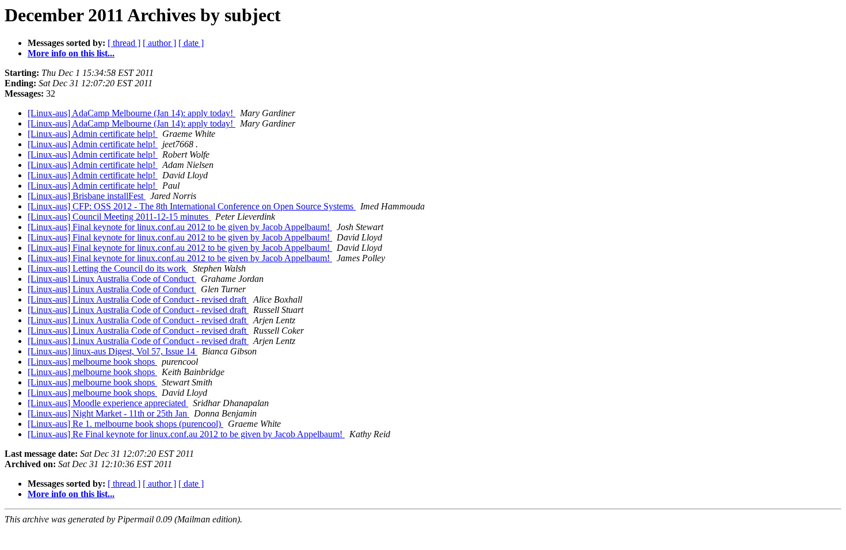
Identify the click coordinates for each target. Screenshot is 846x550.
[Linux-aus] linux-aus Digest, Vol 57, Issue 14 (112, 351)
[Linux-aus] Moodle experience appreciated (108, 403)
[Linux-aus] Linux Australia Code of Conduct (112, 279)
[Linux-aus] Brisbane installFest (87, 196)
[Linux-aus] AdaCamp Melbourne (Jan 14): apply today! (131, 113)
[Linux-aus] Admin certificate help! (93, 134)
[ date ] (191, 43)
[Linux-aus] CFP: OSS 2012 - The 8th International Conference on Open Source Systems (192, 206)
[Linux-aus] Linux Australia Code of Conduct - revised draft (138, 299)
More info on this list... (71, 53)
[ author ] (159, 43)
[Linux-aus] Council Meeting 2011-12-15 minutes (119, 216)
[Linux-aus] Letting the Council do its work (108, 268)
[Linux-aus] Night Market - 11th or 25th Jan (108, 413)
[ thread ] (124, 43)
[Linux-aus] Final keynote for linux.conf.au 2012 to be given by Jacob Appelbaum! (180, 227)
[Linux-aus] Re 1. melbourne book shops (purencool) (125, 424)
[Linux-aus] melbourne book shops (92, 361)
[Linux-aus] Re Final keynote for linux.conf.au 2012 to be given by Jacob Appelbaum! (186, 434)
